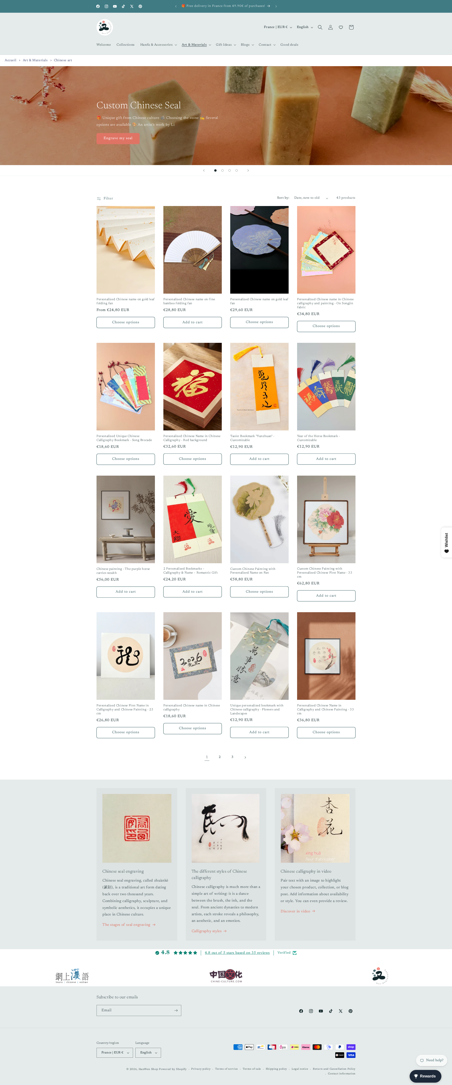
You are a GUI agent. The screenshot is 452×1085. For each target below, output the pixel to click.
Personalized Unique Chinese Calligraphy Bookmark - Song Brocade (124, 438)
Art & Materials (36, 60)
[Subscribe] (176, 1010)
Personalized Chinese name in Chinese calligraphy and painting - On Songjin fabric (325, 303)
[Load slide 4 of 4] (236, 170)
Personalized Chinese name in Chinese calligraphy (191, 707)
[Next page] (245, 757)
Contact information (341, 1074)
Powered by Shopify (173, 1069)
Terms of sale (252, 1069)
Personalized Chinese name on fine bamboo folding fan (189, 301)
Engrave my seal (118, 138)
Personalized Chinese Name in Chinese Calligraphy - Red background (192, 438)
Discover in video (295, 911)
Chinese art (63, 60)
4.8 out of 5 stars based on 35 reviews (237, 953)
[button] (158, 45)
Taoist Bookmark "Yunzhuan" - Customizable (252, 438)
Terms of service (226, 1069)
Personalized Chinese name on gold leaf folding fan (126, 301)
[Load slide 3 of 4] (229, 170)
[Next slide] (248, 170)
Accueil (10, 60)
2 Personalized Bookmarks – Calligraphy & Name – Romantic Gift (190, 570)
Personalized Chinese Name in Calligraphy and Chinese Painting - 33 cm (325, 709)
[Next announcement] (276, 6)
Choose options (125, 322)
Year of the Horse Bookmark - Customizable (318, 438)
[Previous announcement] (176, 6)
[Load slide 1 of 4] (215, 170)
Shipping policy (276, 1069)
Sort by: (283, 198)
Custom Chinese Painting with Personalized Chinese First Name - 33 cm (324, 572)
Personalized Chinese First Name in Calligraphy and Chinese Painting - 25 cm (125, 709)
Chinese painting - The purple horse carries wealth (123, 571)
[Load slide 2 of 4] (222, 170)
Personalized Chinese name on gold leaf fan (259, 301)
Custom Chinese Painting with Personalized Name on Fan (253, 571)
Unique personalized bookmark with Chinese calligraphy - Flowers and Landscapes (257, 709)
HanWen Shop (148, 1069)
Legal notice (300, 1069)
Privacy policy (200, 1069)
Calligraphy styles (207, 931)
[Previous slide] (204, 170)
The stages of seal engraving (126, 925)
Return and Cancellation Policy (334, 1069)
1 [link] (207, 757)
